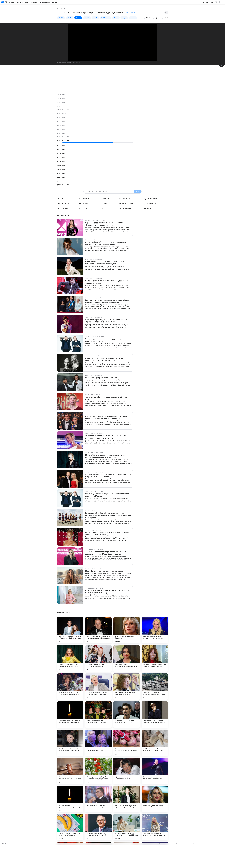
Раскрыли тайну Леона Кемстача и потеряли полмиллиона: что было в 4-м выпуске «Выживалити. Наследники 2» (108, 515)
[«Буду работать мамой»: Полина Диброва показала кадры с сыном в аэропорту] (155, 658)
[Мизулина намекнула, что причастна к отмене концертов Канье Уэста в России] (155, 630)
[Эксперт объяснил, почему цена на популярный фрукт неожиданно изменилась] (70, 827)
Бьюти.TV (65, 94)
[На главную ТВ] (5, 2)
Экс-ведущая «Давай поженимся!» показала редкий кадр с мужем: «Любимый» (108, 475)
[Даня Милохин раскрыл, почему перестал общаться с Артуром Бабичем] (126, 799)
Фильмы (148, 18)
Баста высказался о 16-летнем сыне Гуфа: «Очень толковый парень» (107, 282)
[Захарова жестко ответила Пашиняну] (126, 630)
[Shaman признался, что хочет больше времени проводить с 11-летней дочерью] (98, 686)
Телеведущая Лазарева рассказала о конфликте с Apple (106, 398)
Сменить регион (129, 12)
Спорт (166, 18)
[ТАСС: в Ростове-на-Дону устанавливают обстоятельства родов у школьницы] (155, 743)
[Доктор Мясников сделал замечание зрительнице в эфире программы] (98, 799)
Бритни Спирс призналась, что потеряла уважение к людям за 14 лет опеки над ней (108, 533)
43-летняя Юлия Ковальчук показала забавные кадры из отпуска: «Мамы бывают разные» (105, 553)
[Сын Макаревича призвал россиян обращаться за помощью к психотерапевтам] (98, 658)
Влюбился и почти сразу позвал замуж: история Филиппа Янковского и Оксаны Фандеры (106, 417)
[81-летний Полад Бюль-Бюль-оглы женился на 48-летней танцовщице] (98, 827)
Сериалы (158, 18)
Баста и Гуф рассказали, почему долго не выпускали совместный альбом (108, 340)
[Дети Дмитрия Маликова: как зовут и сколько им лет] (126, 686)
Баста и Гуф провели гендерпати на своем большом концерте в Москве (107, 495)
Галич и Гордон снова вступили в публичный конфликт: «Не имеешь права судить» (104, 262)
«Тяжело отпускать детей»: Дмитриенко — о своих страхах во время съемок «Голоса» (107, 320)
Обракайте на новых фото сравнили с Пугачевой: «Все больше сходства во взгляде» (106, 359)
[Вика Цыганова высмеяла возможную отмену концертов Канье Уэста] (155, 827)
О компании (8, 843)
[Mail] (2, 2)
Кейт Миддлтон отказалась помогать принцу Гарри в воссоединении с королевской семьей (108, 301)
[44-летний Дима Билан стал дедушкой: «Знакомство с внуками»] (126, 714)
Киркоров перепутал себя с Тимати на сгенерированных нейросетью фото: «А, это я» (105, 379)
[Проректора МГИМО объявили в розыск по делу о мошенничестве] (155, 714)
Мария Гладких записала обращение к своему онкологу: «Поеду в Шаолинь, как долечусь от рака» (108, 572)
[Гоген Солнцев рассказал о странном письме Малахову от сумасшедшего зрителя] (98, 714)
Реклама (15, 843)
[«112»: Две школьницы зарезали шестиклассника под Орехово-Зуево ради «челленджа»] (70, 714)
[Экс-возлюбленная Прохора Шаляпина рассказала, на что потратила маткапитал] (70, 658)
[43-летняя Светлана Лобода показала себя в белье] (155, 799)
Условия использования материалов (202, 843)
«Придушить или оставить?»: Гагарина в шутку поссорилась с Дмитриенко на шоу (105, 437)
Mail (3, 843)
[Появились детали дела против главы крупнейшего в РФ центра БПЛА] (70, 771)
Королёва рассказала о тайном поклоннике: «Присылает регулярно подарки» (104, 224)
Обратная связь (218, 843)
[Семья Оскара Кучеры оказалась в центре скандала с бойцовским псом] (98, 630)
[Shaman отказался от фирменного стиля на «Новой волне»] (155, 771)
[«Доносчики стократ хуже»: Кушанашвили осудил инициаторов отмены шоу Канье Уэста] (126, 771)
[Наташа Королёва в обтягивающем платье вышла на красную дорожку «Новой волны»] (126, 658)
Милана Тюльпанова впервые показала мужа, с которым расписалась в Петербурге (105, 456)
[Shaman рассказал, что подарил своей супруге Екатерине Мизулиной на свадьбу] (98, 743)
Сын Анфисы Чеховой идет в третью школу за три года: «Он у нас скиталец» (107, 591)
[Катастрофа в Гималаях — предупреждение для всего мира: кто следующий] (155, 686)
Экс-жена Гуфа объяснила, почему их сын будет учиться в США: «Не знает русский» (106, 243)
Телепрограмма (61, 8)
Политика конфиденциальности (184, 843)
